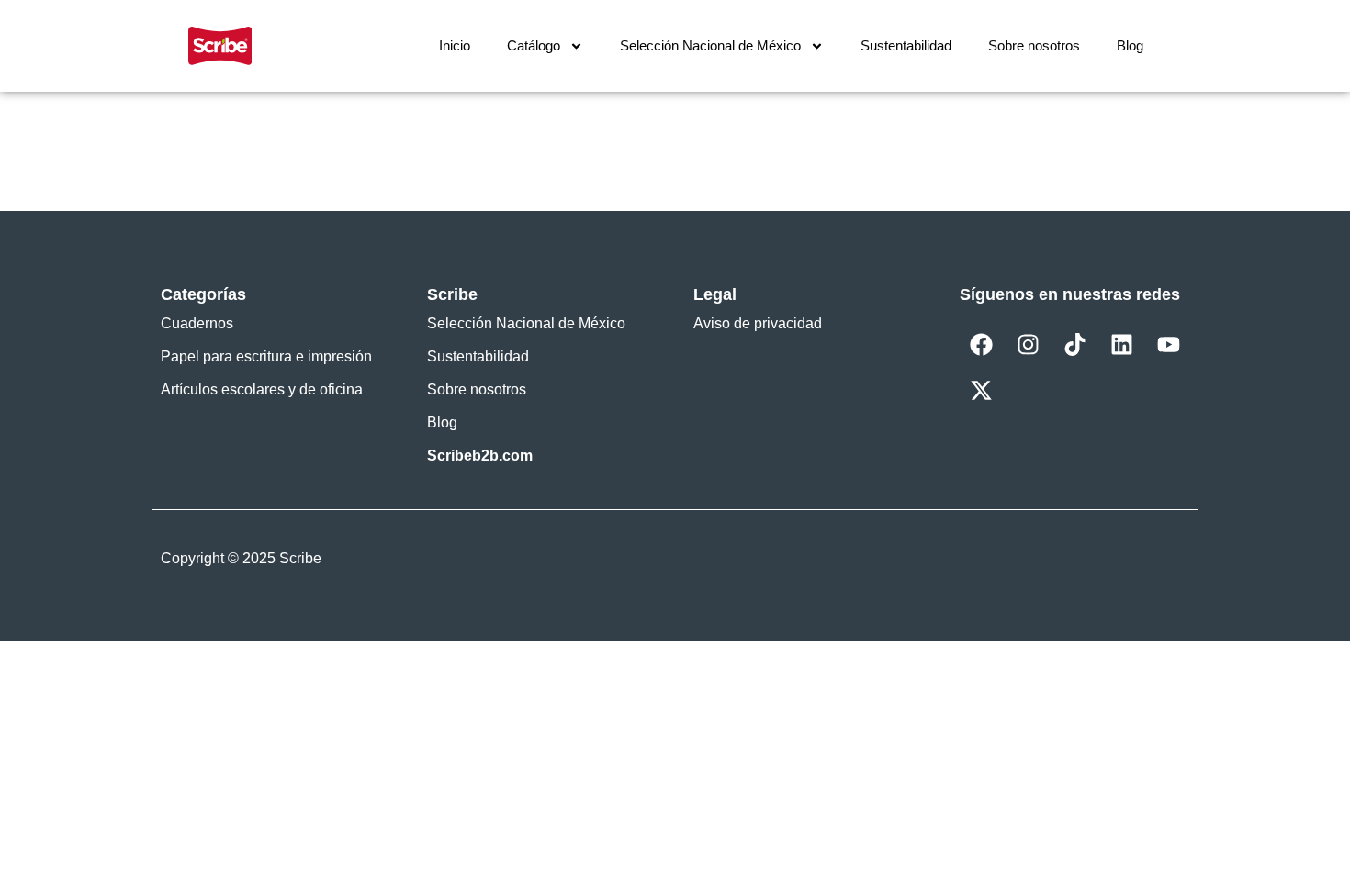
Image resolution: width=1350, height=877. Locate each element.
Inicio (454, 45)
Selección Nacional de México (710, 45)
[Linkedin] (1121, 344)
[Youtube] (1168, 344)
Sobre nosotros (1034, 45)
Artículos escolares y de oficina (262, 389)
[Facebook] (981, 344)
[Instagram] (1028, 344)
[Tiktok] (1074, 344)
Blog (1130, 45)
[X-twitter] (981, 390)
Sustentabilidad (906, 45)
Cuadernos (197, 323)
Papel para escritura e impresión (266, 356)
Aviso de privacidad (757, 323)
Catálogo (533, 45)
